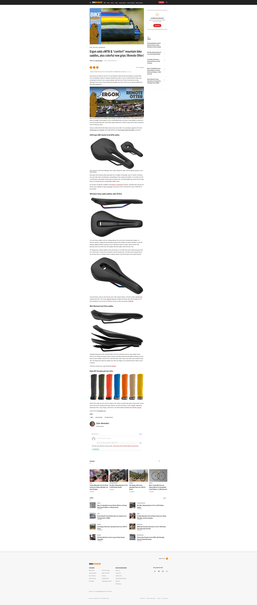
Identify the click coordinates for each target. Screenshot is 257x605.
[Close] (148, 287)
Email (111, 297)
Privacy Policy (113, 315)
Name (111, 303)
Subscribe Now (128, 310)
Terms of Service (121, 315)
